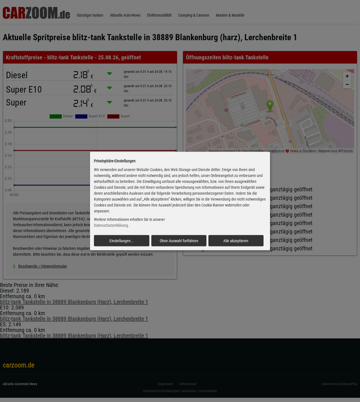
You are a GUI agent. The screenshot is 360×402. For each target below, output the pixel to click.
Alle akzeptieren (235, 241)
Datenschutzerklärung (111, 225)
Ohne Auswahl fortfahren (179, 241)
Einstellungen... (121, 241)
